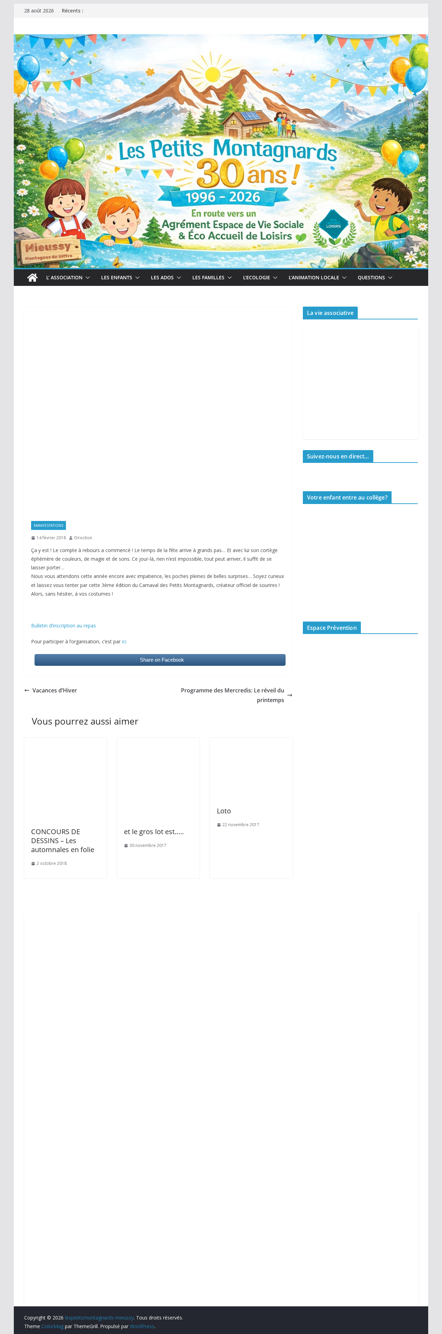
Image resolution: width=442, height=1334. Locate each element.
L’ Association (64, 277)
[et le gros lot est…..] (158, 742)
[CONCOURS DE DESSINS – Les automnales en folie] (65, 742)
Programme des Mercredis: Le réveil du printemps (232, 695)
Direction (83, 538)
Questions (371, 277)
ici (124, 641)
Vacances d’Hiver (54, 690)
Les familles (208, 277)
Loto (224, 810)
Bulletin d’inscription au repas (63, 625)
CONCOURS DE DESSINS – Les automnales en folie (62, 840)
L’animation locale (314, 277)
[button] (86, 277)
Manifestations (48, 525)
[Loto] (251, 742)
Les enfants (116, 277)
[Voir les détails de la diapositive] (356, 692)
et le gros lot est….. (154, 831)
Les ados (162, 277)
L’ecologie (256, 277)
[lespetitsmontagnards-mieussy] (32, 277)
